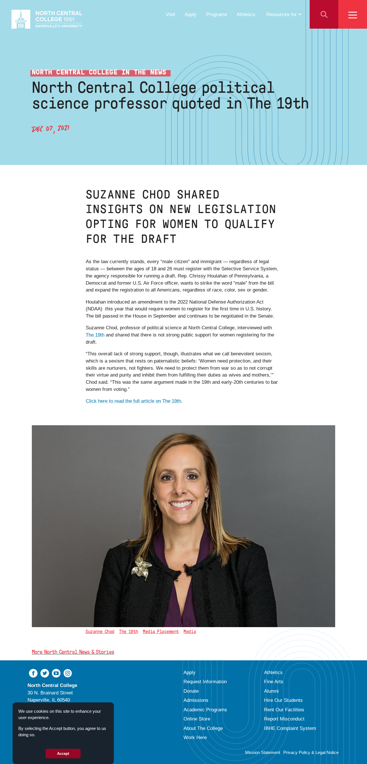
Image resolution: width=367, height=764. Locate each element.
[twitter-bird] (44, 672)
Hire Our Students (283, 700)
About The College (203, 728)
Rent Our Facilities (284, 709)
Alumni (271, 691)
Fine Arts (273, 681)
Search (324, 14)
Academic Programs (205, 709)
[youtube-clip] (56, 672)
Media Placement (161, 631)
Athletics (246, 14)
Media (190, 631)
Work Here (195, 737)
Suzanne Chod (99, 631)
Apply (191, 14)
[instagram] (67, 672)
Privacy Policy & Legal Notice (311, 752)
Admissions (196, 700)
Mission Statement (262, 752)
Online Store (197, 719)
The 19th (95, 334)
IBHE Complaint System (290, 728)
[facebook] (33, 672)
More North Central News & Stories (73, 652)
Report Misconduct (284, 719)
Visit (170, 14)
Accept (63, 753)
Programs (216, 14)
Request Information (205, 681)
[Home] (47, 19)
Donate (191, 691)
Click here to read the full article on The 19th (133, 400)
